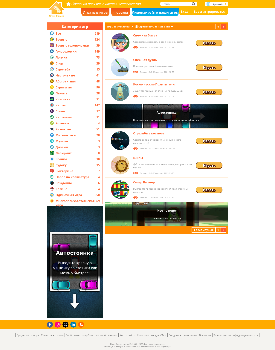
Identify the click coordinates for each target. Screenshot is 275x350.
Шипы (138, 158)
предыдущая (218, 26)
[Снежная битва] (120, 42)
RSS (82, 324)
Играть (209, 43)
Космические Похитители (154, 84)
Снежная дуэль (145, 60)
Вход (184, 12)
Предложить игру (27, 335)
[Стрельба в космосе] (120, 140)
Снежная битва (145, 35)
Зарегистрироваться (210, 12)
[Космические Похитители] (120, 91)
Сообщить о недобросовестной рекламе (91, 335)
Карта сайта (127, 335)
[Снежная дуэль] (120, 67)
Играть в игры (95, 12)
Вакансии (205, 335)
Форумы (121, 12)
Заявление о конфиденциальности (235, 335)
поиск (194, 3)
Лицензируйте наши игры (155, 12)
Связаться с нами (52, 335)
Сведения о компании (183, 335)
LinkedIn (74, 324)
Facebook (51, 324)
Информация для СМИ (151, 335)
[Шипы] (120, 165)
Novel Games (57, 8)
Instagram (58, 324)
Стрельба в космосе (148, 133)
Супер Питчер (144, 182)
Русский (218, 4)
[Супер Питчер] (120, 189)
